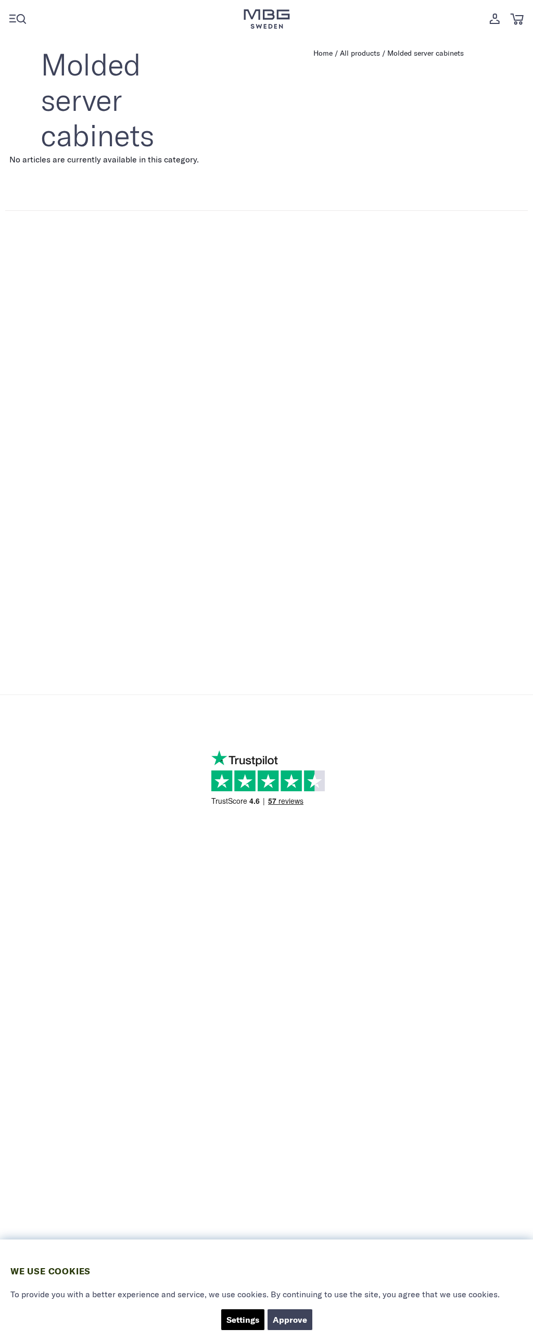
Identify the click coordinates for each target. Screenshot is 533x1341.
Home (323, 53)
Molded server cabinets (425, 53)
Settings (242, 1319)
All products (360, 53)
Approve (290, 1319)
